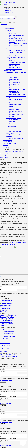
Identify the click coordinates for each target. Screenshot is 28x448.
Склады (8, 87)
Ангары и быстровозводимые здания (16, 72)
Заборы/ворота (10, 133)
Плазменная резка (14, 33)
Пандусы (11, 116)
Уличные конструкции (12, 108)
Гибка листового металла (16, 59)
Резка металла (10, 30)
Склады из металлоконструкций (18, 94)
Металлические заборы (15, 135)
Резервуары (9, 129)
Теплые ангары (13, 77)
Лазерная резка (13, 32)
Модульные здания (14, 79)
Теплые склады (13, 91)
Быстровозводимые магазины (17, 81)
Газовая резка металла (15, 38)
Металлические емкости (6, 318)
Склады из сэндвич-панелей (17, 89)
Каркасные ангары (14, 74)
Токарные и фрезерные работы (17, 62)
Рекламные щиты (14, 109)
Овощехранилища (14, 84)
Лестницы (9, 136)
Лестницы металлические (16, 138)
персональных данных (6, 295)
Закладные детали (11, 123)
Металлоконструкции (9, 70)
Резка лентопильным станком (17, 35)
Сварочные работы (11, 48)
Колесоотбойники (14, 113)
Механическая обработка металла (15, 57)
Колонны (11, 106)
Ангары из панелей (14, 75)
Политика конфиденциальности (8, 356)
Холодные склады (14, 92)
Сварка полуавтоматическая (17, 50)
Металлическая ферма (6, 322)
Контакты (5, 145)
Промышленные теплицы (16, 82)
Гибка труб (12, 60)
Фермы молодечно (14, 97)
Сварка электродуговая (15, 52)
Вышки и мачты (13, 119)
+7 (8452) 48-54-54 (8, 10)
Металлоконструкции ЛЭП (13, 118)
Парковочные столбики (15, 111)
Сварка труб (12, 55)
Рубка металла (13, 47)
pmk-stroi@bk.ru (7, 9)
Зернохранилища (14, 86)
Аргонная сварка (13, 53)
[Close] (0, 360)
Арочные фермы (13, 101)
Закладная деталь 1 (14, 124)
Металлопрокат (7, 140)
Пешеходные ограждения (16, 114)
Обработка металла (8, 28)
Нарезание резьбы (14, 65)
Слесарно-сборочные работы (14, 69)
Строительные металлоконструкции (16, 96)
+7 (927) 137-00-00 (10, 244)
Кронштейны (12, 121)
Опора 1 (11, 128)
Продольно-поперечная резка (17, 45)
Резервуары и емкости (15, 131)
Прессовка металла (14, 64)
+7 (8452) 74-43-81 (8, 12)
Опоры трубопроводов (12, 126)
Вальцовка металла (14, 67)
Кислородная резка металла (17, 37)
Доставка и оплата (8, 141)
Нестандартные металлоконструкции (15, 103)
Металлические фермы (15, 99)
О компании (6, 26)
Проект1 (2, 325)
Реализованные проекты (9, 143)
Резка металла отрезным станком (18, 43)
